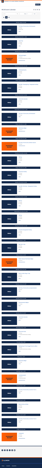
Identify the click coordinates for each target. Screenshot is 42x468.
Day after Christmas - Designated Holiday (28, 186)
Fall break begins (22, 55)
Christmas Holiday (23, 171)
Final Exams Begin (22, 128)
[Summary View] (6, 17)
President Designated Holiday (25, 230)
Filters (25, 13)
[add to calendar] (35, 9)
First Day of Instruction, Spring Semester (28, 288)
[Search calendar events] (17, 14)
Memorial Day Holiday (23, 404)
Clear (34, 13)
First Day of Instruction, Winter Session (27, 142)
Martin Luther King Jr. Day (24, 273)
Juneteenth (21, 433)
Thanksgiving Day (22, 70)
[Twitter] (10, 450)
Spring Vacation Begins (24, 302)
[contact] (39, 9)
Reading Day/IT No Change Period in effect (28, 346)
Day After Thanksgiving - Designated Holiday (28, 84)
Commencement (22, 375)
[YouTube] (15, 450)
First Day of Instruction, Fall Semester (27, 26)
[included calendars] (37, 9)
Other (20, 31)
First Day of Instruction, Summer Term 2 (27, 419)
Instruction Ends (22, 331)
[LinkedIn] (7, 450)
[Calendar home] (34, 9)
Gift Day (20, 157)
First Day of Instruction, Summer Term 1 (27, 389)
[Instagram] (5, 450)
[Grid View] (9, 17)
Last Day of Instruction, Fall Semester (27, 113)
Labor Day (21, 41)
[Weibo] (12, 450)
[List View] (4, 17)
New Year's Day (22, 244)
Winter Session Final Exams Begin (26, 259)
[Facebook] (2, 450)
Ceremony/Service (22, 60)
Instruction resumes (23, 99)
